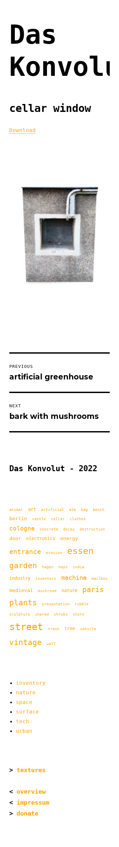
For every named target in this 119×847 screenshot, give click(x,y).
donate (27, 813)
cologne (22, 528)
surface (27, 712)
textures (31, 770)
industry (19, 578)
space (24, 702)
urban (24, 731)
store (78, 614)
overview (31, 791)
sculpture (19, 614)
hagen (48, 567)
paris (93, 589)
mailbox (100, 578)
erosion (54, 553)
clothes (78, 519)
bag (84, 510)
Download (22, 130)
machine (74, 577)
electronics (40, 538)
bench (98, 510)
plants (23, 602)
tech (22, 721)
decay (69, 529)
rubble (82, 604)
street (26, 626)
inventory (45, 578)
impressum (33, 802)
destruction (92, 529)
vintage (25, 642)
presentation (56, 604)
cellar (58, 519)
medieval (21, 590)
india (78, 567)
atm (72, 510)
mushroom (47, 591)
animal (16, 510)
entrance (25, 552)
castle (39, 519)
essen (80, 551)
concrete (49, 529)
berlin (18, 519)
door (15, 538)
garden (23, 565)
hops (63, 567)
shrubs (61, 614)
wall (51, 644)
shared (42, 614)
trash (54, 629)
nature (69, 590)
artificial (52, 510)
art (32, 509)
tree (69, 628)
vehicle (88, 629)
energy (69, 538)
